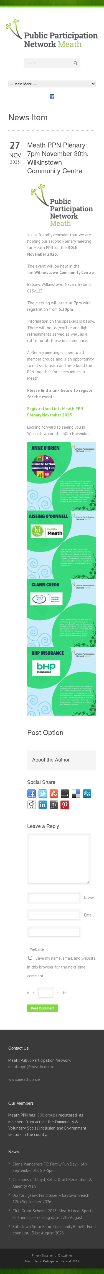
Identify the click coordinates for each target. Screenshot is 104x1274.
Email (89, 915)
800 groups (47, 1115)
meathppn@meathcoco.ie (31, 1066)
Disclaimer (65, 1255)
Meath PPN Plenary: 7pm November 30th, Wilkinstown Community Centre (58, 157)
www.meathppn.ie (24, 1079)
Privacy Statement (44, 1255)
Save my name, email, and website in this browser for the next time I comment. (61, 966)
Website (37, 949)
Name (89, 897)
